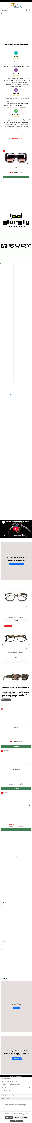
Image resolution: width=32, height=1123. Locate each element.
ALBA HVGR (16, 727)
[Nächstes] (31, 164)
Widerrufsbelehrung (11, 1105)
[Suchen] (20, 10)
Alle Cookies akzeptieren (16, 1120)
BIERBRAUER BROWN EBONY (16, 652)
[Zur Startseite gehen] (16, 5)
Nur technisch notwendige (21, 1117)
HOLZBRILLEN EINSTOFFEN (16, 564)
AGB (16, 1104)
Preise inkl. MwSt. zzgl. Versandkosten (16, 173)
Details (16, 620)
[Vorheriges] (1, 164)
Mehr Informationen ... (21, 1114)
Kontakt (6, 1104)
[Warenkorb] (29, 10)
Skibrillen (5, 978)
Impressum (11, 1104)
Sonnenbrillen (6, 902)
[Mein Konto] (26, 10)
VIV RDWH (16, 811)
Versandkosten (23, 1107)
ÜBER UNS (16, 1008)
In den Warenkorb (16, 177)
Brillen (4, 941)
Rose (16, 167)
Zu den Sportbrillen (15, 201)
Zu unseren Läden (17, 1058)
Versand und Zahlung (22, 1104)
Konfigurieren (9, 1117)
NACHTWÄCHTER (16, 611)
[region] (16, 164)
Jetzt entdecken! (6, 699)
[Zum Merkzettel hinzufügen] (27, 163)
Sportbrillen (15, 856)
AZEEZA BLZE (16, 769)
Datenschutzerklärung (20, 1105)
